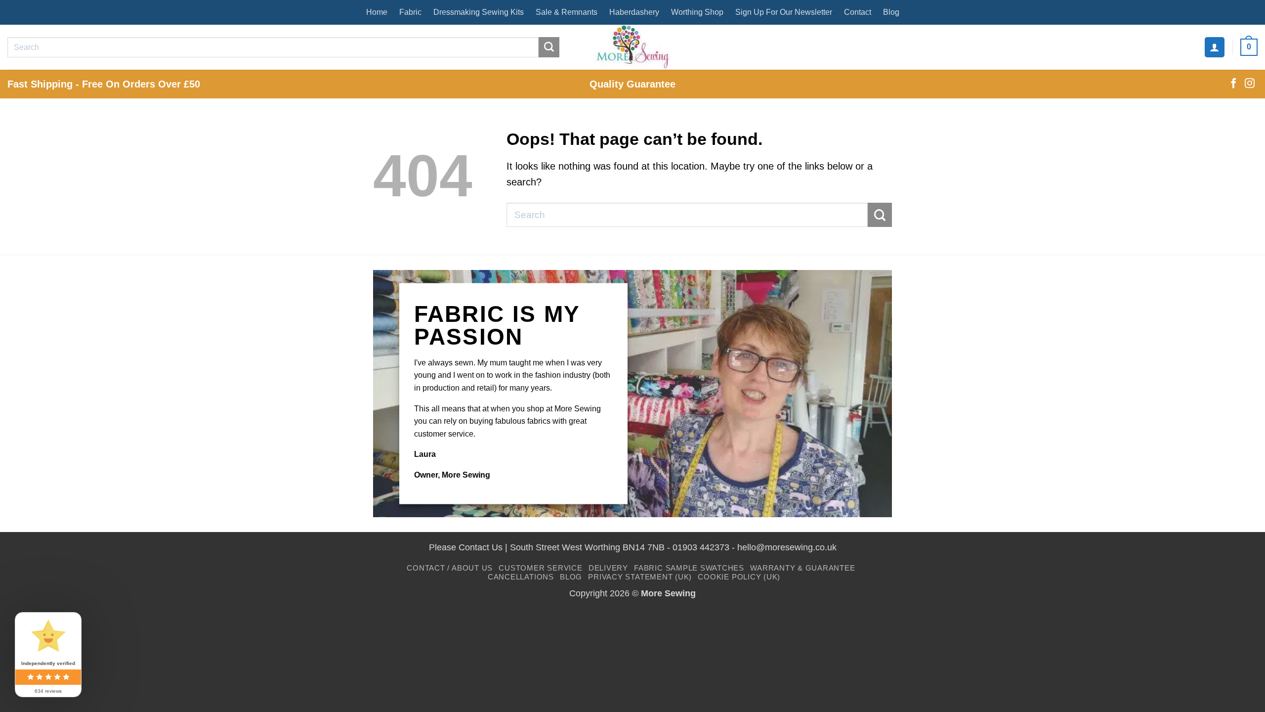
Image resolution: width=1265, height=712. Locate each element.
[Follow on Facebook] (1233, 84)
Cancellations (521, 577)
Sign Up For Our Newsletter (783, 12)
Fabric (410, 12)
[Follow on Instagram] (1250, 84)
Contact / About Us (450, 568)
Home (376, 12)
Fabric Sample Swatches (689, 568)
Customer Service (540, 568)
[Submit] (549, 47)
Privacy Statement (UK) (640, 577)
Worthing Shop (697, 12)
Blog (891, 12)
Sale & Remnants (566, 12)
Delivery (608, 568)
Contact (857, 12)
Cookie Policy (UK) (739, 577)
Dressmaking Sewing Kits (478, 12)
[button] (1214, 47)
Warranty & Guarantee (802, 568)
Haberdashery (634, 12)
